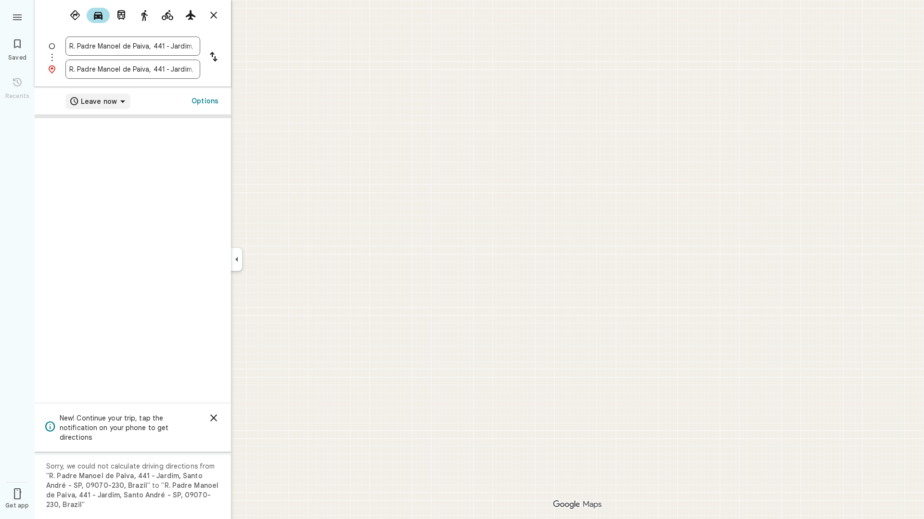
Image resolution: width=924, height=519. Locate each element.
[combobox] (132, 46)
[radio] (75, 15)
